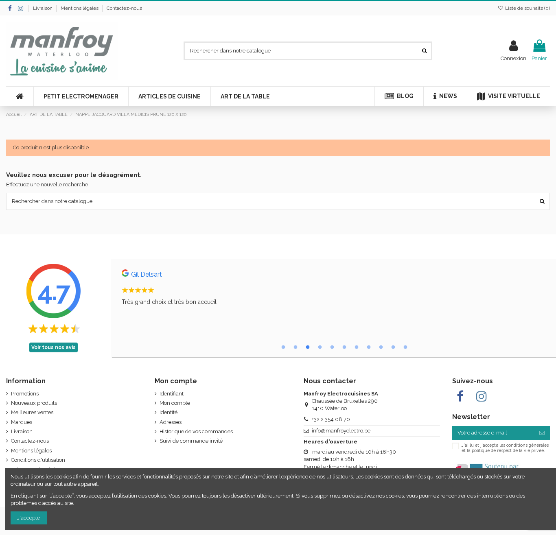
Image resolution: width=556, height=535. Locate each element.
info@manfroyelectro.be (341, 431)
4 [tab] (320, 347)
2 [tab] (295, 347)
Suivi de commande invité (191, 441)
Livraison (43, 8)
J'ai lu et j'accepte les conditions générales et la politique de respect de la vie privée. (505, 447)
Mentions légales (80, 8)
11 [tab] (405, 347)
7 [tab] (356, 347)
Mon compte (175, 403)
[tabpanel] (333, 289)
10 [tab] (393, 347)
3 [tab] (308, 347)
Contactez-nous (124, 8)
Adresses (171, 422)
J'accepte (28, 518)
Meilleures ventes (32, 412)
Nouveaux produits (34, 403)
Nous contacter (330, 381)
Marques (21, 422)
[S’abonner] (542, 433)
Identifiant (172, 394)
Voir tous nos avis (53, 347)
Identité (168, 412)
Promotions (25, 394)
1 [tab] (283, 347)
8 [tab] (369, 347)
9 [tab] (381, 347)
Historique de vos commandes (196, 431)
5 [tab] (332, 347)
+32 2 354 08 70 (331, 419)
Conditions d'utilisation (38, 460)
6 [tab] (344, 347)
